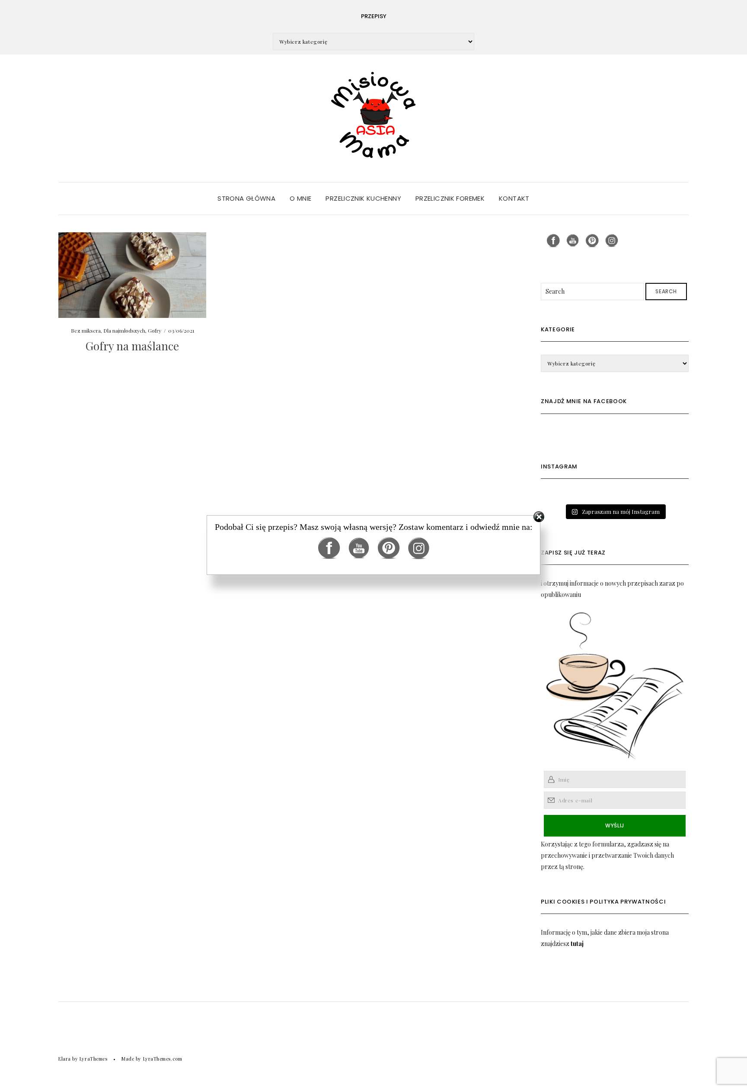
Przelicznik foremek (450, 198)
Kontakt (514, 198)
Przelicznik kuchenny (363, 198)
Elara (64, 1058)
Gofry (154, 330)
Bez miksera (86, 330)
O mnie (300, 198)
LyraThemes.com (162, 1058)
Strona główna (246, 198)
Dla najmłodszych (124, 330)
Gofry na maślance (132, 345)
